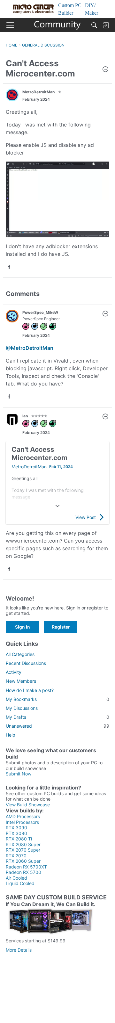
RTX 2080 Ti (19, 838)
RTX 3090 (16, 827)
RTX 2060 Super (23, 861)
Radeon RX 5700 (23, 872)
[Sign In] (105, 25)
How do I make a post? (30, 690)
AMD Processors (23, 816)
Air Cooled (16, 878)
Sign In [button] (22, 627)
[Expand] (57, 506)
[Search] (94, 25)
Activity (13, 672)
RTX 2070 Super (23, 850)
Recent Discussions (26, 663)
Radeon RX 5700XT (26, 866)
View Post (85, 517)
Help (10, 735)
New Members (21, 681)
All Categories (20, 654)
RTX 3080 (16, 833)
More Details (19, 950)
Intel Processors (22, 822)
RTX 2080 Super (23, 844)
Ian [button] (25, 416)
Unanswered (57, 726)
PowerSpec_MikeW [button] (40, 312)
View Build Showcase (28, 804)
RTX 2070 (16, 855)
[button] (105, 70)
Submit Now (18, 773)
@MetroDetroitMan (29, 348)
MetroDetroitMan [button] (38, 92)
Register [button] (61, 627)
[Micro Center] (57, 25)
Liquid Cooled (20, 883)
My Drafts (57, 717)
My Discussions (22, 708)
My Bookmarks (57, 699)
